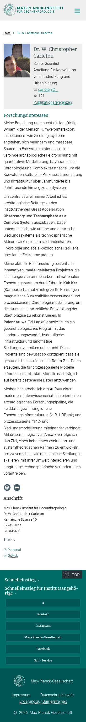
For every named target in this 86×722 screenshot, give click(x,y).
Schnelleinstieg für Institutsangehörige (42, 591)
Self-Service (43, 660)
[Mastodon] (7, 487)
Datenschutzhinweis (57, 695)
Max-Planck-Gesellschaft (43, 637)
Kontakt (43, 614)
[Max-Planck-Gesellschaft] (22, 681)
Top (76, 574)
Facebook (43, 649)
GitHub (13, 555)
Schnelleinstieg (21, 580)
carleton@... (48, 89)
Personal (14, 550)
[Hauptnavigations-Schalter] (77, 11)
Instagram (43, 625)
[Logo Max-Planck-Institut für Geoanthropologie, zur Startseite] (34, 10)
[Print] (17, 487)
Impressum (21, 695)
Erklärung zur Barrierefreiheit (43, 701)
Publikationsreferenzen (52, 102)
